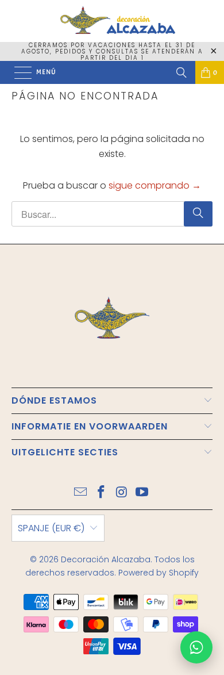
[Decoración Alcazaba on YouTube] (142, 493)
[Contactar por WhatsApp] (196, 647)
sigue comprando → (155, 185)
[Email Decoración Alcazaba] (81, 493)
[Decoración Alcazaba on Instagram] (121, 493)
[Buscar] (181, 72)
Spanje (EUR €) (51, 528)
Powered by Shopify (158, 572)
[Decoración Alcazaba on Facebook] (101, 493)
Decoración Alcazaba (105, 559)
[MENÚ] (17, 72)
